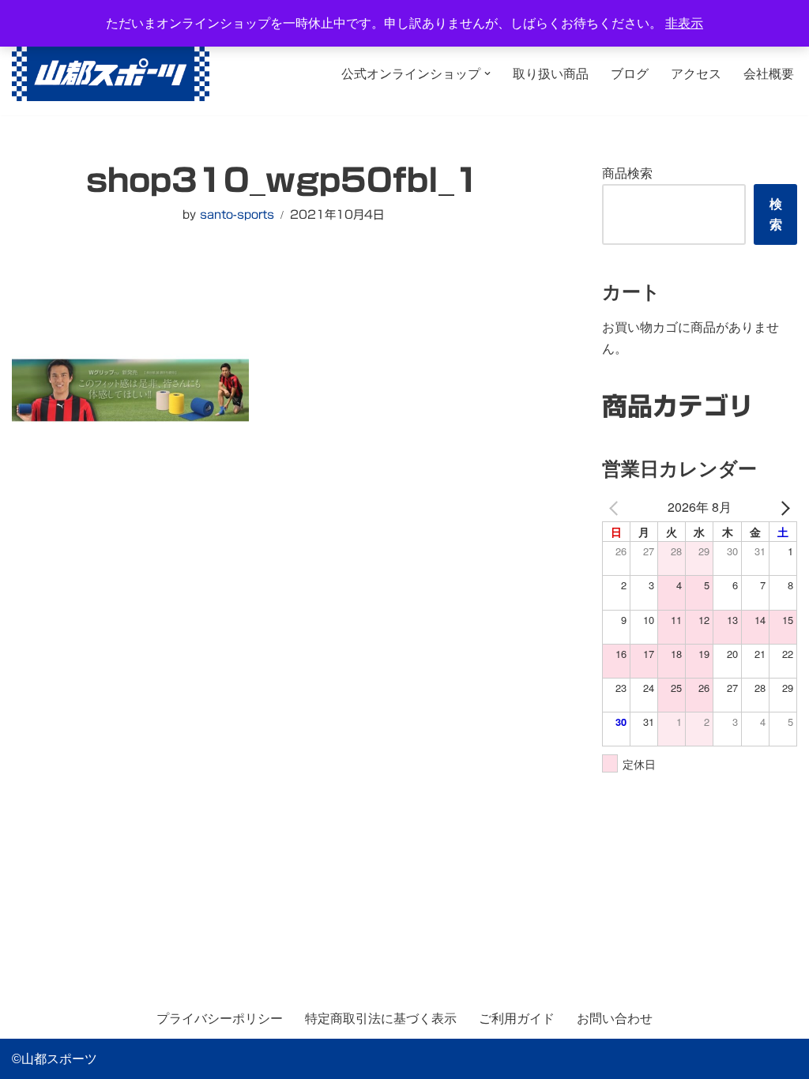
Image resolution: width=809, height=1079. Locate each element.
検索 (775, 214)
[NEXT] (782, 506)
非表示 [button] (684, 23)
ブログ (630, 74)
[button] (487, 73)
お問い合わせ (615, 1018)
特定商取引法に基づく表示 (381, 1018)
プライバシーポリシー (219, 1018)
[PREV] (617, 506)
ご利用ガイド (517, 1018)
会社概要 (768, 74)
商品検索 (627, 173)
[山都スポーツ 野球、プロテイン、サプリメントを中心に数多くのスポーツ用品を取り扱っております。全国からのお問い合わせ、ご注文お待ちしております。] (110, 74)
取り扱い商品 (551, 74)
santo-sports (237, 214)
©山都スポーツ (54, 1059)
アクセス (696, 74)
